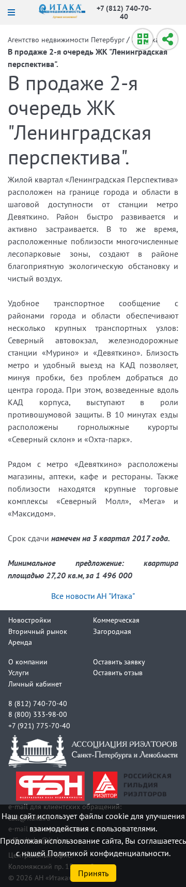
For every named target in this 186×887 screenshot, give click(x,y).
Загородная (112, 631)
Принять (93, 873)
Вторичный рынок (37, 631)
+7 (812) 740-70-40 (124, 12)
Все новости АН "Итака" (93, 596)
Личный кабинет (35, 684)
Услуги (18, 672)
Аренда (20, 642)
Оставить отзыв (118, 672)
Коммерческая (116, 620)
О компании (28, 661)
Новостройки (29, 620)
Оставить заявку (119, 661)
